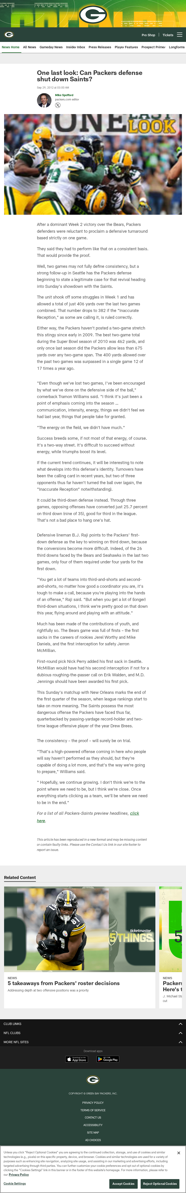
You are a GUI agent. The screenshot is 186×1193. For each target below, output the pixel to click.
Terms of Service (93, 1110)
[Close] (179, 1153)
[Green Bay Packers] (93, 1080)
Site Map (93, 1132)
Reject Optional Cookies (160, 1183)
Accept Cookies (124, 1183)
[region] (93, 1169)
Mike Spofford (64, 95)
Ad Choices (93, 1140)
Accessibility (93, 1125)
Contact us (93, 1117)
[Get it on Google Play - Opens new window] (107, 1061)
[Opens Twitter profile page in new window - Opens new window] (58, 105)
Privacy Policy (93, 1102)
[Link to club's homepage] (9, 32)
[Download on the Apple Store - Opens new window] (76, 1060)
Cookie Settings (15, 1183)
